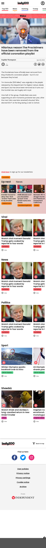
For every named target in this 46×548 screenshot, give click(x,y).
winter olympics (7, 372)
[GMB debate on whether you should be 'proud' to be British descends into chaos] (24, 189)
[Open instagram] (31, 457)
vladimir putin (6, 203)
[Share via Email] (43, 64)
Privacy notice (23, 473)
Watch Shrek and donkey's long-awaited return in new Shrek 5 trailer (15, 412)
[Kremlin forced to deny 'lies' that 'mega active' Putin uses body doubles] (8, 189)
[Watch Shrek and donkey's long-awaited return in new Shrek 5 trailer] (16, 399)
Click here (5, 172)
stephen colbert (39, 418)
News (15, 9)
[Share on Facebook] (35, 64)
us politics (5, 246)
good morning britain (24, 205)
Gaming (25, 9)
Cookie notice (23, 482)
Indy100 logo (23, 3)
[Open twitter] (23, 457)
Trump (35, 9)
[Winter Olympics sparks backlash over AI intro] (16, 356)
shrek (4, 418)
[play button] (23, 31)
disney (36, 205)
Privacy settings (23, 478)
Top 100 (5, 9)
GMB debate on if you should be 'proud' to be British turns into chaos (24, 199)
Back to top (40, 444)
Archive (23, 486)
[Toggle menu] (3, 3)
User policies (23, 469)
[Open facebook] (14, 457)
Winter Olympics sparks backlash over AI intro (13, 368)
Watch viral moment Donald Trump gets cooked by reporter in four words (15, 241)
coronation (5, 177)
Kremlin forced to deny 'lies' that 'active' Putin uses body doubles (8, 198)
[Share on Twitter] (39, 64)
